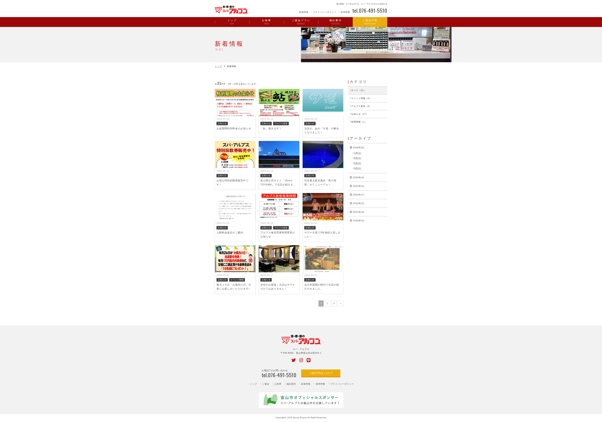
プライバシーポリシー (324, 12)
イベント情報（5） (361, 98)
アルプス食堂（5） (361, 106)
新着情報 (304, 12)
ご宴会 (265, 384)
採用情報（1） (359, 122)
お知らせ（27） (359, 114)
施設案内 (291, 384)
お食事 (277, 384)
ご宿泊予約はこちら (319, 373)
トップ (218, 66)
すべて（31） (358, 90)
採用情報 (345, 12)
